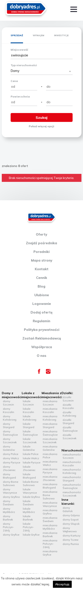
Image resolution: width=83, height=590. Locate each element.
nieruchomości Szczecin (72, 456)
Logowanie (41, 304)
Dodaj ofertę (41, 312)
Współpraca (41, 347)
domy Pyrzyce (11, 462)
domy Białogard (9, 476)
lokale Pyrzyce (31, 462)
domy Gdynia (71, 515)
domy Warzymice (10, 491)
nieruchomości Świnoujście (72, 486)
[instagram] (48, 373)
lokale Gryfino (31, 497)
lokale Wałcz (31, 458)
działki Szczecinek (69, 436)
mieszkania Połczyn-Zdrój (50, 544)
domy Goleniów (9, 448)
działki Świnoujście (70, 429)
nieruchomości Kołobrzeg (72, 471)
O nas (41, 356)
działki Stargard (68, 421)
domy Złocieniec (9, 468)
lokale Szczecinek (30, 440)
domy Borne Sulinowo (10, 483)
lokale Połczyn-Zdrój (28, 527)
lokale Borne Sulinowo (30, 483)
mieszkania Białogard (50, 486)
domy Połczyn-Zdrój (8, 527)
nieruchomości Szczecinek (72, 494)
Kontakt (41, 269)
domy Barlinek (8, 518)
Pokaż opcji (41, 126)
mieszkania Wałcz (50, 463)
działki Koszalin (68, 406)
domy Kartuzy (71, 535)
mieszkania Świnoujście (50, 433)
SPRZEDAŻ (17, 35)
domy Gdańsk (68, 509)
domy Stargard (8, 425)
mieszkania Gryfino (50, 512)
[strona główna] (26, 9)
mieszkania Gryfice (50, 553)
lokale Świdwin (28, 502)
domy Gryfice (11, 534)
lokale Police (30, 454)
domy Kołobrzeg (9, 418)
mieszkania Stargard (50, 425)
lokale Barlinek (28, 518)
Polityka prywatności (41, 330)
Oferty (41, 234)
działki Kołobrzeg (69, 414)
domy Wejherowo (70, 529)
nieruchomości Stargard (72, 478)
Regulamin (41, 321)
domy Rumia (71, 544)
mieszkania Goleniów (50, 448)
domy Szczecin (8, 402)
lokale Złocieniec (29, 468)
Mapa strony (41, 260)
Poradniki (41, 252)
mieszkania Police (50, 455)
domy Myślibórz (9, 510)
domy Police (10, 454)
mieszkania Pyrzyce (50, 470)
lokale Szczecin (28, 402)
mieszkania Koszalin (50, 410)
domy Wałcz (11, 458)
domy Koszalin (8, 410)
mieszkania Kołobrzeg (50, 418)
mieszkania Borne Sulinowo (50, 495)
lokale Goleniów (29, 448)
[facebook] (39, 373)
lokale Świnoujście (30, 433)
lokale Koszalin (28, 410)
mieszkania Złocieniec (50, 478)
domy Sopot (71, 519)
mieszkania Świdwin (50, 519)
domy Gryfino (11, 497)
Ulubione (41, 295)
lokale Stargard (28, 425)
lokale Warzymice (30, 491)
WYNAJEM (38, 35)
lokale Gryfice (31, 534)
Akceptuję (62, 584)
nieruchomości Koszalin (72, 463)
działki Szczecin (68, 398)
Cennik (41, 278)
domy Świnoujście (10, 433)
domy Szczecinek (10, 440)
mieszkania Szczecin (50, 402)
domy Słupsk (71, 523)
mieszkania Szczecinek (50, 440)
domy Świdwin (8, 502)
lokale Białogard (29, 476)
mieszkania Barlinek (50, 534)
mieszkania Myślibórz (50, 527)
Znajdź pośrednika (41, 243)
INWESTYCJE (61, 35)
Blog (41, 286)
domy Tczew (70, 539)
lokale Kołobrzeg (29, 418)
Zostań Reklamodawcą (41, 338)
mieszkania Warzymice (50, 504)
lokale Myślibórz (29, 510)
